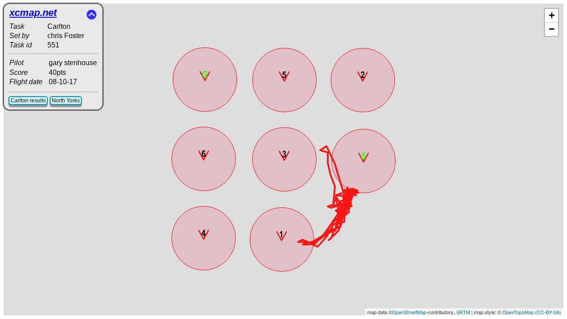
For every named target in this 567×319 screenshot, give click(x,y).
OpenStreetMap (409, 311)
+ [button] (552, 15)
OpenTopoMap (518, 311)
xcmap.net (33, 12)
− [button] (552, 29)
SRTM (463, 311)
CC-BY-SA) (549, 311)
